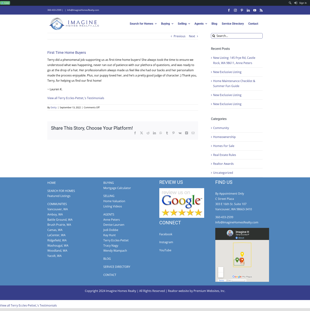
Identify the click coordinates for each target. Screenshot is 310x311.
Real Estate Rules (224, 155)
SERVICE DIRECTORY (116, 267)
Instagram (166, 242)
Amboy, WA (55, 214)
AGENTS (108, 214)
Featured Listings (59, 196)
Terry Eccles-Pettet (116, 240)
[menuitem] (300, 3)
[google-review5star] (181, 190)
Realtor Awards (223, 164)
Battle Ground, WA (59, 220)
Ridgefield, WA (57, 240)
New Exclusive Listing (227, 72)
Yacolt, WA (54, 256)
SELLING (108, 196)
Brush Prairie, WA (59, 225)
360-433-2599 (54, 10)
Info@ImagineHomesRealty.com (83, 10)
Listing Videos (112, 206)
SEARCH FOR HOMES (61, 191)
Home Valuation (114, 201)
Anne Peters (111, 220)
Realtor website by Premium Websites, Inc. (196, 291)
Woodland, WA (57, 251)
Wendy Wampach (115, 251)
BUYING (108, 183)
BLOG (107, 259)
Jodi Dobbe (110, 230)
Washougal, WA (57, 246)
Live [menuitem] (6, 2)
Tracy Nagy (110, 246)
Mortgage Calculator (117, 188)
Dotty (54, 107)
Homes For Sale (223, 146)
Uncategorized (223, 173)
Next (192, 36)
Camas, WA (54, 230)
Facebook (165, 234)
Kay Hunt (109, 235)
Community (221, 128)
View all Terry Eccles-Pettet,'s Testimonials (75, 98)
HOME (51, 183)
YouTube (165, 250)
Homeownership (224, 137)
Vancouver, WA (57, 209)
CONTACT (109, 275)
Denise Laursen (113, 225)
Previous (179, 36)
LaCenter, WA (56, 235)
